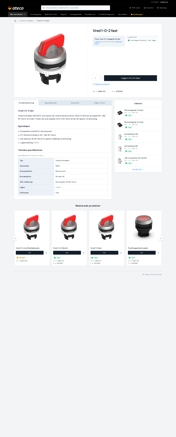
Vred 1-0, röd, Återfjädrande (27, 248)
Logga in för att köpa (130, 78)
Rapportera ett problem (153, 274)
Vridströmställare (26, 21)
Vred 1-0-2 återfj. (60, 248)
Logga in (97, 42)
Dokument (75, 103)
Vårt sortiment (16, 14)
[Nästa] (160, 238)
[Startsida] (15, 21)
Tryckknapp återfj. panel (138, 248)
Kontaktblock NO (131, 134)
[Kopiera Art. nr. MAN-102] (107, 91)
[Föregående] (15, 238)
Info (29, 253)
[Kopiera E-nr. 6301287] (124, 91)
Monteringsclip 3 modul (134, 110)
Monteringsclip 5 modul (134, 122)
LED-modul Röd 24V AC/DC (136, 158)
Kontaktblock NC (131, 146)
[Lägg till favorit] (46, 253)
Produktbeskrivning (26, 103)
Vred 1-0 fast (96, 248)
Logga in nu (164, 2)
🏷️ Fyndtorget (137, 14)
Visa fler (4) (137, 169)
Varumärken (122, 14)
